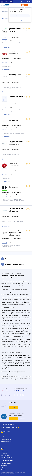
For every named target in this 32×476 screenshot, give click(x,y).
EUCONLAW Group (14, 119)
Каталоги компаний (5, 455)
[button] (2, 2)
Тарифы (13, 407)
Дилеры (3, 436)
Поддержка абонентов (6, 463)
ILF (9, 186)
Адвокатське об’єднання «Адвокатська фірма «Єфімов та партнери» (16, 232)
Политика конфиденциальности (6, 439)
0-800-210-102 (19, 395)
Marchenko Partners (15, 74)
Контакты (3, 469)
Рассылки (3, 467)
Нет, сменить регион (19, 20)
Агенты (2, 434)
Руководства (4, 453)
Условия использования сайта (6, 442)
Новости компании (5, 451)
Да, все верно (19, 15)
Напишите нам (4, 465)
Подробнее (22, 418)
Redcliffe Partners (14, 52)
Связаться (6, 47)
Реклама (3, 444)
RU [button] (21, 1)
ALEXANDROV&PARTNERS (17, 96)
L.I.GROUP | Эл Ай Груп (15, 163)
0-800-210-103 (19, 390)
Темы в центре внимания (6, 457)
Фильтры (6, 18)
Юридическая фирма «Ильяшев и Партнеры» (15, 30)
